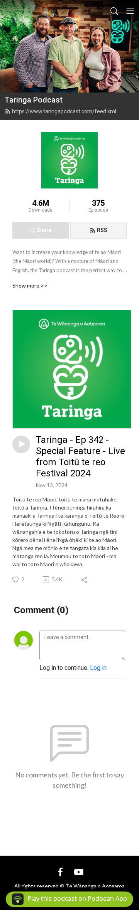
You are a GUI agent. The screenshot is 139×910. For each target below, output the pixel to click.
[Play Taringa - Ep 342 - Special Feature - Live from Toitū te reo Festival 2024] (21, 444)
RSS (102, 230)
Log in (98, 667)
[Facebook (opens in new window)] (60, 871)
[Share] (84, 579)
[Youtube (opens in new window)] (78, 871)
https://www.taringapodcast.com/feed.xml (64, 111)
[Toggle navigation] (130, 10)
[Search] (114, 11)
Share (44, 230)
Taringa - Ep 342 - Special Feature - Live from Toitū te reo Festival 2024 (80, 456)
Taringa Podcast (34, 99)
